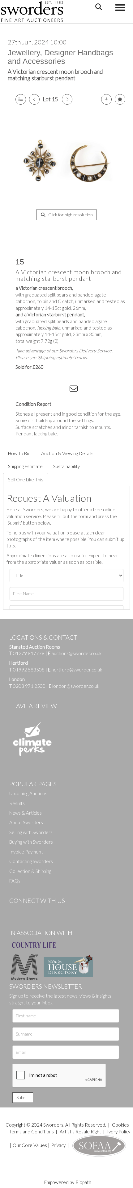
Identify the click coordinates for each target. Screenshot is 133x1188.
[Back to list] (20, 99)
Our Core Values (30, 1145)
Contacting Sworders (31, 861)
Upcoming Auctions (28, 793)
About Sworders (26, 822)
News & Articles (25, 813)
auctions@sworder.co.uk (74, 653)
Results (17, 803)
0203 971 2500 (29, 686)
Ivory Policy (118, 1131)
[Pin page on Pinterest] (49, 390)
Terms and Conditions (32, 1131)
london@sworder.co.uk (74, 686)
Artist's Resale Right (80, 1131)
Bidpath (83, 1182)
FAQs (14, 880)
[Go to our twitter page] (28, 911)
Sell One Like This (25, 479)
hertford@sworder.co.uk (76, 669)
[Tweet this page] (37, 390)
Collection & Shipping (30, 871)
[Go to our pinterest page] (40, 911)
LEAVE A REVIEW (33, 705)
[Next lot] (67, 99)
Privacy (58, 1145)
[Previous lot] (34, 99)
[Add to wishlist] (120, 99)
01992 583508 (29, 669)
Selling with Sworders (31, 832)
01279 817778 (29, 653)
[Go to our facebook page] (15, 911)
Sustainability (66, 466)
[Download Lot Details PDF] (106, 99)
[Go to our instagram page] (62, 390)
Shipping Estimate (25, 466)
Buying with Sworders (31, 842)
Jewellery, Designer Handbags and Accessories (60, 56)
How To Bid (19, 453)
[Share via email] (74, 390)
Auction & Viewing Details (67, 453)
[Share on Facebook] (24, 390)
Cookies (120, 1125)
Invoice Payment (26, 851)
